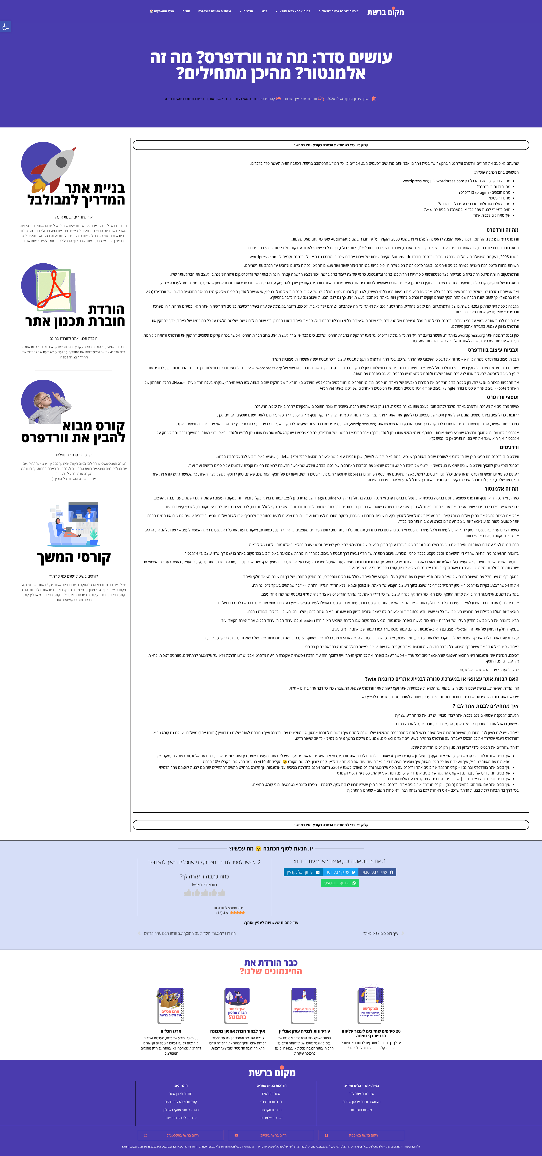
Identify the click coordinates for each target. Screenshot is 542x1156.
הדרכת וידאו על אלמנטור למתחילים (209, 655)
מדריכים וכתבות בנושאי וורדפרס (186, 98)
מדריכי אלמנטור (220, 98)
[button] (5, 26)
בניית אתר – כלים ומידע (295, 11)
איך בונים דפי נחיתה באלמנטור (487, 778)
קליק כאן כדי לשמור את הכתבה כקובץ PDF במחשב (331, 145)
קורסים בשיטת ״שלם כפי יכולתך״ (73, 576)
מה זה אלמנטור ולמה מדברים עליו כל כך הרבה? (474, 203)
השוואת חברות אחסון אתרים (361, 1101)
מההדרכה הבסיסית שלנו (387, 732)
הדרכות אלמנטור (271, 1118)
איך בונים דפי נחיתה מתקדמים (436, 778)
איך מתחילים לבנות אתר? (491, 215)
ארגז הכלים (171, 1031)
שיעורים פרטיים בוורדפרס (214, 11)
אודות (186, 11)
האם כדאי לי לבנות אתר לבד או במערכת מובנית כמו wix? (467, 209)
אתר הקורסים (271, 1093)
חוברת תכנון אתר (430, 723)
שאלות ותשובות (361, 1110)
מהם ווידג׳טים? (499, 198)
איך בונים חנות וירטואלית (491, 773)
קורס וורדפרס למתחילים (73, 454)
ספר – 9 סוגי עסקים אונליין (181, 1110)
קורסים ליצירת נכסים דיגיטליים (338, 11)
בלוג (264, 11)
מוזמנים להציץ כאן (375, 696)
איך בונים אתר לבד (361, 1093)
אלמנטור (501, 498)
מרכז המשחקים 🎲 (162, 11)
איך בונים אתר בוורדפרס (492, 767)
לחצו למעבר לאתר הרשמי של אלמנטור (489, 669)
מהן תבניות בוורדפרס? (493, 186)
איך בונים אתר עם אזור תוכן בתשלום (483, 784)
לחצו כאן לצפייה (336, 544)
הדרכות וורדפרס (271, 1101)
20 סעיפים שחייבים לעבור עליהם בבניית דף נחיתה (371, 1033)
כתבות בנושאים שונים (247, 98)
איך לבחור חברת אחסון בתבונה (237, 1031)
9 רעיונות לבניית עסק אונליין (304, 1031)
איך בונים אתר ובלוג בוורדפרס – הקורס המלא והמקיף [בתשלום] (462, 755)
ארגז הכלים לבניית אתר (180, 1118)
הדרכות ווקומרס (271, 1110)
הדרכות (248, 11)
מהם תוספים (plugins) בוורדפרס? (484, 192)
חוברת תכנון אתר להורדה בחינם (74, 338)
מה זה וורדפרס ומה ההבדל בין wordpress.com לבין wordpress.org (456, 180)
